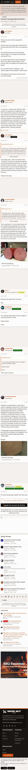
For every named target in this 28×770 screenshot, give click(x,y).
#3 (26, 140)
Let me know (5, 12)
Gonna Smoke (7, 568)
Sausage (12, 541)
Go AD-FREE (8, 755)
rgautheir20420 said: (7, 144)
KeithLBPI (6, 562)
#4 (26, 205)
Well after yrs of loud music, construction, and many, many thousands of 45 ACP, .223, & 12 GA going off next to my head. (15, 634)
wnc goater (5, 21)
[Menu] (2, 2)
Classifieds (17, 743)
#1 (26, 36)
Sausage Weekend (9, 560)
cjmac (5, 590)
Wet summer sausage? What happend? (14, 589)
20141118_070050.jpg (7, 263)
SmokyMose (7, 583)
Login (4, 749)
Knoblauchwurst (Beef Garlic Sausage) (14, 582)
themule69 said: (5, 357)
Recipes (17, 733)
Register (5, 752)
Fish (4, 630)
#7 (26, 353)
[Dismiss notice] (25, 6)
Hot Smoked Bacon (8, 624)
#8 (26, 402)
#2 (26, 106)
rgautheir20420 (6, 265)
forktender (6, 548)
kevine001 (6, 541)
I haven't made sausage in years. (13, 546)
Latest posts (4, 610)
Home (4, 733)
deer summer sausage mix (11, 553)
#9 (26, 491)
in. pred (6, 555)
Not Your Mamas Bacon (14, 621)
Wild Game (11, 555)
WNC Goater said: (6, 208)
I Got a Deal (7, 567)
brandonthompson (7, 459)
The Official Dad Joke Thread (11, 642)
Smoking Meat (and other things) (19, 739)
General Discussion (12, 590)
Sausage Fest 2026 (9, 575)
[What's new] (23, 2)
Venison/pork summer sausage (12, 540)
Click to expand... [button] (14, 156)
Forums (4, 736)
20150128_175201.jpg (7, 457)
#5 (26, 296)
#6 (26, 312)
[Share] (25, 37)
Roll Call (5, 618)
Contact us (5, 738)
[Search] (26, 2)
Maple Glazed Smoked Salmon (11, 627)
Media (16, 736)
